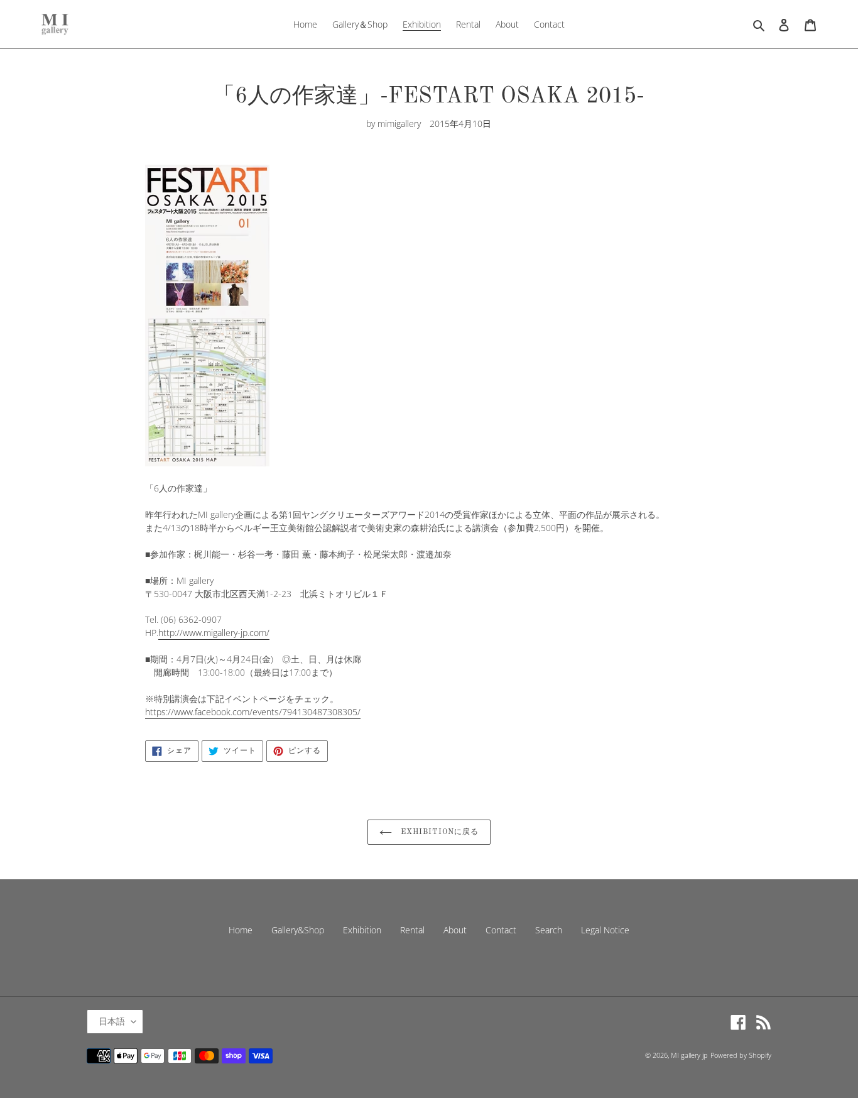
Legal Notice (605, 930)
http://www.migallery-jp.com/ (213, 633)
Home (241, 930)
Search (548, 930)
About (455, 930)
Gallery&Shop (297, 930)
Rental (412, 930)
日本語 (112, 1021)
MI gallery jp (689, 1055)
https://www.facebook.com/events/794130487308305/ (253, 712)
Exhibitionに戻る (438, 832)
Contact (501, 930)
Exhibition (362, 930)
